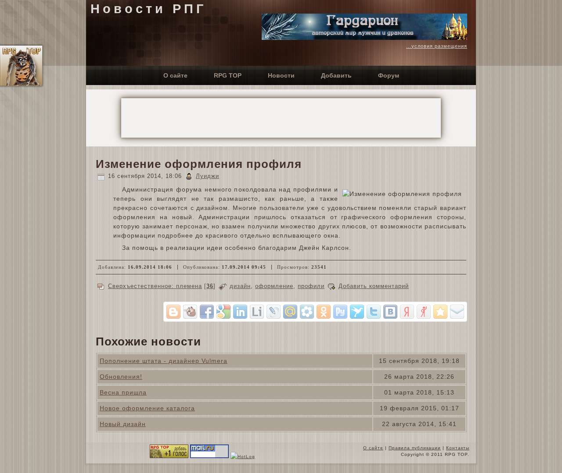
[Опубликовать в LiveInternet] (257, 312)
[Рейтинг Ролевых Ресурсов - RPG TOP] (169, 456)
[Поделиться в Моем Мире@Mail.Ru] (290, 312)
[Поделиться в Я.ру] (424, 312)
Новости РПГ (148, 9)
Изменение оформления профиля (199, 164)
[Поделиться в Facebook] (207, 312)
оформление (274, 286)
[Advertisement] (281, 118)
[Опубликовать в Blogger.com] (173, 312)
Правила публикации (415, 447)
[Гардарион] (364, 37)
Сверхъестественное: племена (155, 286)
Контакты (457, 447)
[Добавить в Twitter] (374, 312)
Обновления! (121, 376)
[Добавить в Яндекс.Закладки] (407, 312)
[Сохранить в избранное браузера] (440, 312)
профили (311, 286)
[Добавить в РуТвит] (340, 312)
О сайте (373, 447)
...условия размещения (436, 46)
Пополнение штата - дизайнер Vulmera (163, 360)
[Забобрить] (190, 312)
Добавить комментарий (374, 286)
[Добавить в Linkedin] (240, 312)
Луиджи (207, 176)
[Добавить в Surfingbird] (357, 312)
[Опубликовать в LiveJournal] (274, 312)
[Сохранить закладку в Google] (223, 312)
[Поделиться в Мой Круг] (307, 312)
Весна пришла (123, 392)
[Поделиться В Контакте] (390, 312)
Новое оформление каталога (147, 408)
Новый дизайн (123, 423)
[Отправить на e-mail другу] (457, 312)
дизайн (240, 286)
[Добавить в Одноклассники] (324, 312)
